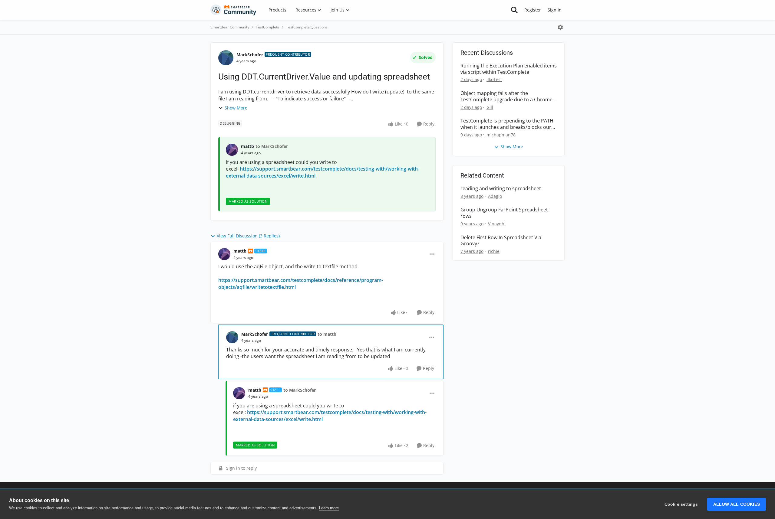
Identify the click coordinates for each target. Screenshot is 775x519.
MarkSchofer (249, 54)
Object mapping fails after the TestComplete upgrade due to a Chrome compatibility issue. (506, 96)
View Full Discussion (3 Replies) (248, 236)
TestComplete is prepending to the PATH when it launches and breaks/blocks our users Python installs (506, 124)
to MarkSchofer (272, 146)
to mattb (327, 334)
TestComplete (267, 27)
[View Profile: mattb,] (232, 150)
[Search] (514, 10)
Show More (236, 108)
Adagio (495, 196)
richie (494, 251)
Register (532, 10)
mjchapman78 (501, 135)
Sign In (555, 10)
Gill (489, 107)
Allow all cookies (736, 504)
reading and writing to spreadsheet (500, 188)
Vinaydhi (497, 224)
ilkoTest (494, 79)
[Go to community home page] (233, 10)
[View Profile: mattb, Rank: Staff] (224, 254)
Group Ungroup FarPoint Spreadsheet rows (504, 213)
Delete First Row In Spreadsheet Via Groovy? (500, 240)
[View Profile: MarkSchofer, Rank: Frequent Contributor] (225, 57)
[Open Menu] (560, 27)
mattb (247, 146)
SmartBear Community (229, 27)
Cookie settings (681, 504)
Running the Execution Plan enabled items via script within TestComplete (508, 69)
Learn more (329, 508)
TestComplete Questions (307, 27)
